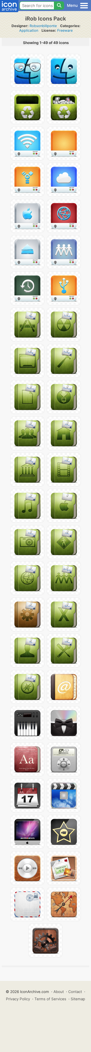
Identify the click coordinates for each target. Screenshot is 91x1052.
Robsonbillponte (43, 26)
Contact (75, 991)
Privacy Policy (18, 999)
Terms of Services (50, 999)
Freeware (65, 30)
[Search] (59, 5)
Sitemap (78, 999)
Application (28, 30)
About (58, 991)
